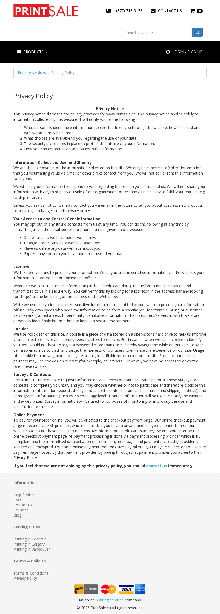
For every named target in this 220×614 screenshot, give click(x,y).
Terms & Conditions (30, 573)
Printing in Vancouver (31, 549)
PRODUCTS (33, 51)
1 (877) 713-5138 (127, 10)
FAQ (17, 499)
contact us (156, 465)
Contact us (22, 504)
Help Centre (23, 494)
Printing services (32, 73)
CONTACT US (169, 10)
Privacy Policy (25, 578)
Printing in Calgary (29, 544)
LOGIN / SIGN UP (187, 51)
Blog (17, 515)
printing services (110, 599)
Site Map (21, 510)
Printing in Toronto (29, 539)
